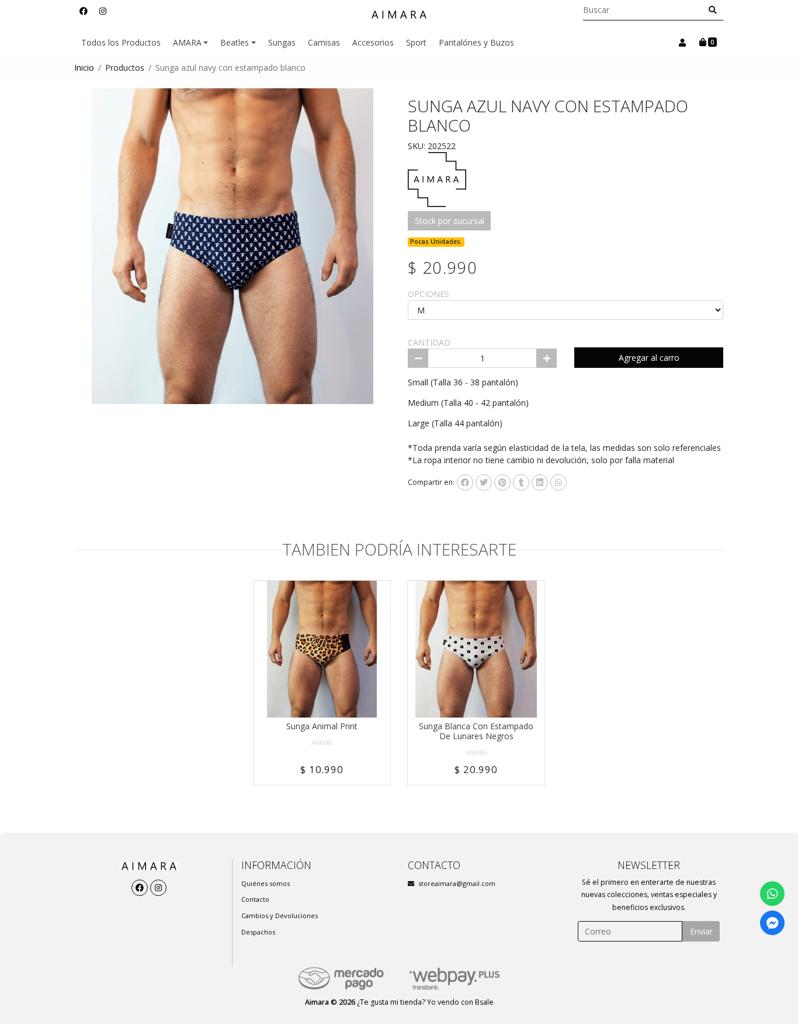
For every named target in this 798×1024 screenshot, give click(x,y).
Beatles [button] (234, 42)
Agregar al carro (649, 357)
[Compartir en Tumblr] (521, 482)
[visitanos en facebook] (83, 11)
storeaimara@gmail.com (456, 883)
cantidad (429, 342)
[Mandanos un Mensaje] (772, 923)
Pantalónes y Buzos (476, 42)
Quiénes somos (265, 883)
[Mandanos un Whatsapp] (772, 893)
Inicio (84, 67)
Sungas (282, 42)
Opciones (428, 293)
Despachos (258, 932)
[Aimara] (399, 15)
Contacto (255, 899)
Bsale (484, 1002)
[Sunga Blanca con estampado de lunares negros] (476, 649)
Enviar (701, 931)
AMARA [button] (187, 42)
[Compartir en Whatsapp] (558, 482)
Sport (416, 42)
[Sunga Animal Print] (322, 649)
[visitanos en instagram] (103, 11)
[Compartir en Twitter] (484, 482)
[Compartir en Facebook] (465, 482)
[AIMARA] (437, 178)
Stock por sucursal (449, 220)
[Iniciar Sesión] (682, 43)
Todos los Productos (121, 42)
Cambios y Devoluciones (279, 915)
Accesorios (373, 42)
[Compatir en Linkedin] (540, 482)
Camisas (324, 42)
